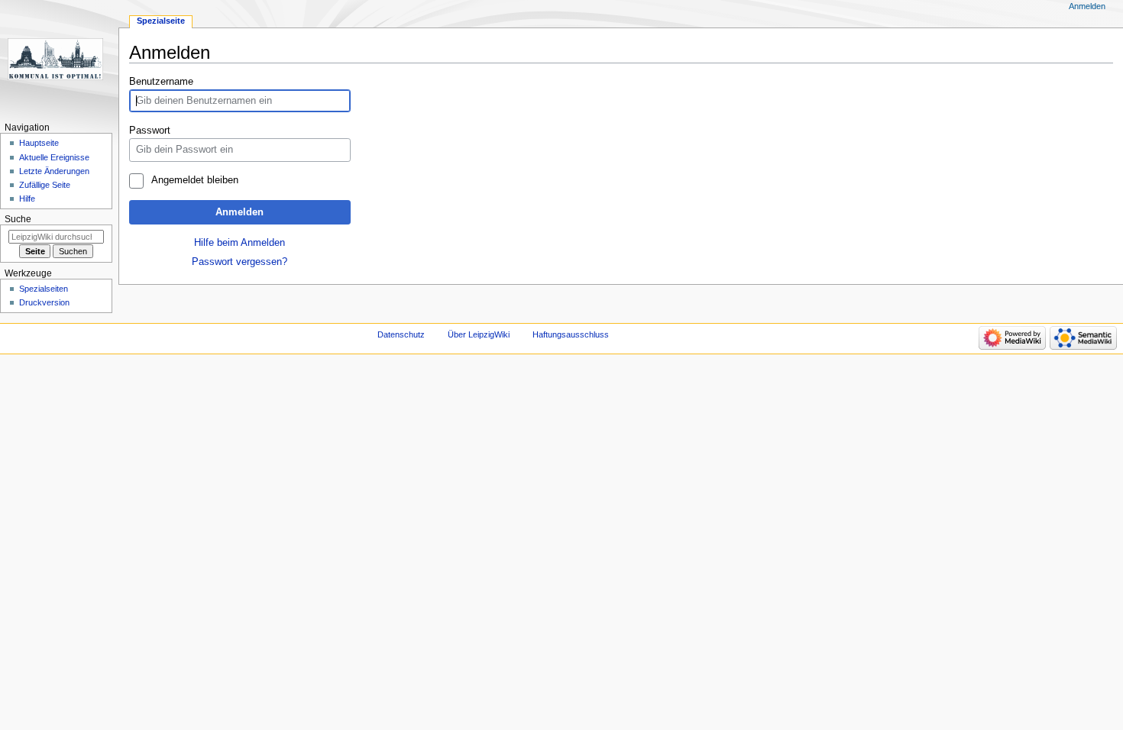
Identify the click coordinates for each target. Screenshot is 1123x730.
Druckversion (44, 302)
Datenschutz (401, 334)
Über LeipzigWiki (479, 334)
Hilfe (27, 198)
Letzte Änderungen (54, 171)
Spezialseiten (43, 288)
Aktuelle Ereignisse (54, 157)
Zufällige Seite (44, 184)
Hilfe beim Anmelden (239, 242)
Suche (18, 219)
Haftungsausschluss (570, 334)
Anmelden (239, 212)
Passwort (149, 130)
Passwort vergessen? (239, 262)
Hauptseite (39, 142)
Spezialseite (161, 20)
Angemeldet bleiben (194, 180)
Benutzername (161, 81)
